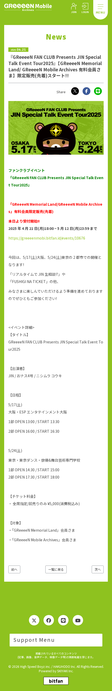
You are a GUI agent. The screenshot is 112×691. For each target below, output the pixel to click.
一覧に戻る (56, 569)
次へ (98, 569)
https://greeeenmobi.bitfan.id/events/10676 (46, 238)
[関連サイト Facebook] (48, 620)
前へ (14, 569)
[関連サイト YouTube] (78, 620)
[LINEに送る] (98, 91)
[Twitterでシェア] (75, 91)
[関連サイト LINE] (63, 620)
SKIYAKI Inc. (65, 671)
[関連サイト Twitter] (34, 620)
